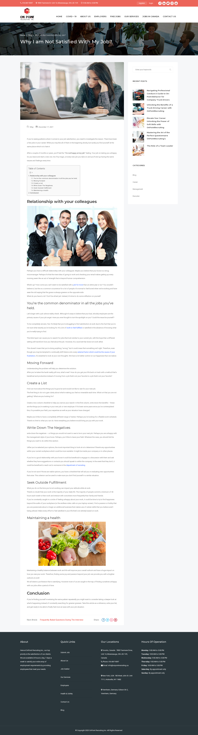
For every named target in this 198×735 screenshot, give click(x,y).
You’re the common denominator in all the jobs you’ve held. (55, 178)
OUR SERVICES (131, 16)
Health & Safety (67, 694)
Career (135, 182)
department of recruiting (75, 465)
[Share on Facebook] (104, 620)
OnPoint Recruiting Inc (97, 730)
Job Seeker (65, 669)
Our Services (65, 677)
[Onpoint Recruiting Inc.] (27, 14)
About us (64, 661)
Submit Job (65, 652)
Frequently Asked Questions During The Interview (61, 620)
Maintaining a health (41, 190)
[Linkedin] (164, 3)
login (151, 3)
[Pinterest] (115, 620)
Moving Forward (39, 181)
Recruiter (136, 196)
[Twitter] (168, 3)
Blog (30, 35)
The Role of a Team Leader (160, 146)
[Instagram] (172, 3)
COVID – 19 (71, 16)
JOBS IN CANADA (151, 16)
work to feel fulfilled (74, 328)
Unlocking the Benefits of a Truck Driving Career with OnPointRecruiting (160, 108)
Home (23, 35)
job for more (78, 285)
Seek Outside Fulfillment (42, 188)
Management (138, 189)
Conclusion (34, 193)
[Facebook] (160, 3)
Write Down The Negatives (43, 185)
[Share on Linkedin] (112, 620)
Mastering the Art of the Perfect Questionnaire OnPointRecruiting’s (158, 135)
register (142, 3)
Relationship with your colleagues (43, 176)
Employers (65, 685)
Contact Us (65, 702)
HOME (59, 16)
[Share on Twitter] (108, 620)
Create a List (38, 183)
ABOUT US (85, 16)
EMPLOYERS (100, 16)
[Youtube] (176, 3)
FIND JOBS (115, 16)
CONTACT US (169, 16)
